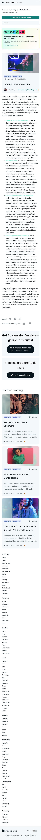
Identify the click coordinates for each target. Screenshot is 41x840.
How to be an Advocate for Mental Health (17, 476)
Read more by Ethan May (26, 90)
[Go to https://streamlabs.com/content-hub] (12, 3)
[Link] (20, 319)
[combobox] (20, 23)
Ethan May (19, 441)
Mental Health (24, 10)
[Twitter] (10, 319)
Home (4, 10)
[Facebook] (15, 319)
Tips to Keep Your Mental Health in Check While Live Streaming (20, 528)
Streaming (12, 10)
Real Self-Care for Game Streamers (15, 424)
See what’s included (10, 45)
